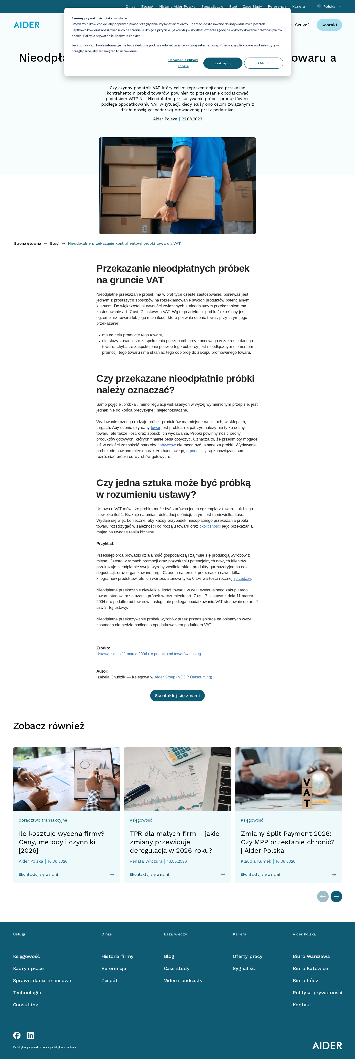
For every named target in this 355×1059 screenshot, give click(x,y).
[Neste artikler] (336, 896)
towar (155, 428)
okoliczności (210, 526)
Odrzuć (263, 63)
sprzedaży (242, 578)
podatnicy (198, 451)
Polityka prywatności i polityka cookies (111, 36)
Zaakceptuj (222, 63)
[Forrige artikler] (323, 896)
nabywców (166, 445)
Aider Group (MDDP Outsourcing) (183, 677)
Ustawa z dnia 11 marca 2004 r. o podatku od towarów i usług (148, 654)
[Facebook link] (17, 1035)
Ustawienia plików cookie (183, 63)
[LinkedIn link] (30, 1035)
